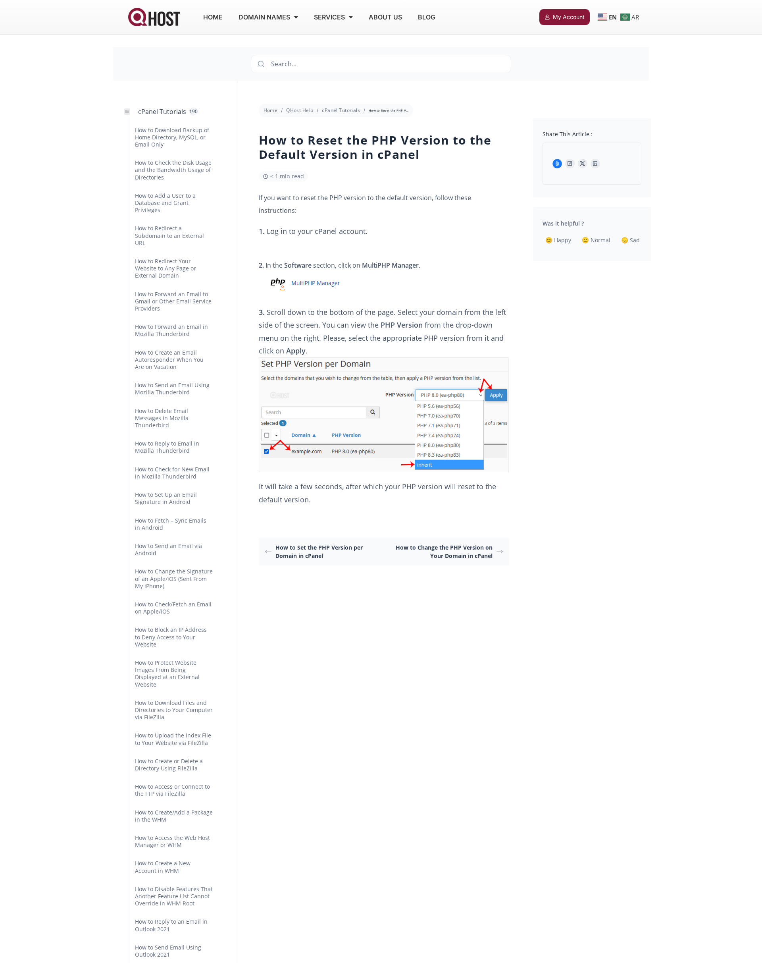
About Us (385, 17)
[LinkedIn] (595, 163)
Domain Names (264, 17)
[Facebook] (570, 163)
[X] (582, 163)
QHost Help (299, 110)
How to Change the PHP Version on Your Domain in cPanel (444, 552)
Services (329, 17)
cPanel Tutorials (341, 110)
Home (213, 17)
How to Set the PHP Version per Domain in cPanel (319, 552)
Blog (426, 17)
